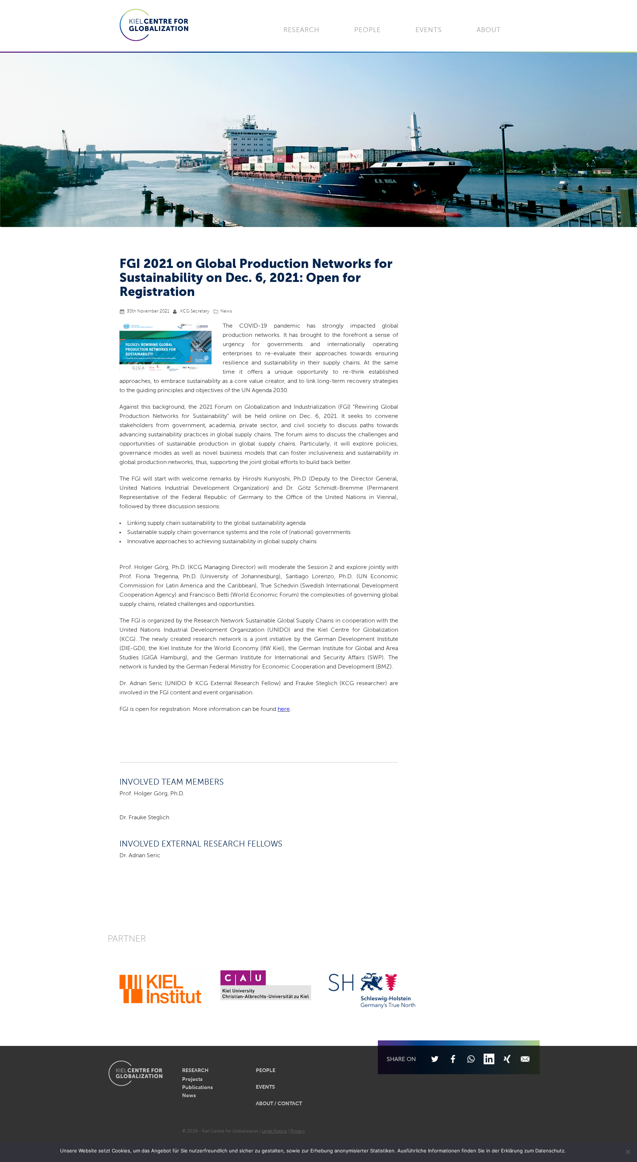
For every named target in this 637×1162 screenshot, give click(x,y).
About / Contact (279, 1103)
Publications (197, 1087)
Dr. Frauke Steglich (144, 818)
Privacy (297, 1131)
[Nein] (627, 1151)
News (226, 311)
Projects (192, 1079)
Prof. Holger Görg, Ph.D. (151, 794)
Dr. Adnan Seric (139, 856)
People (367, 30)
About (489, 30)
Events (428, 30)
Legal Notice (274, 1131)
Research (301, 30)
